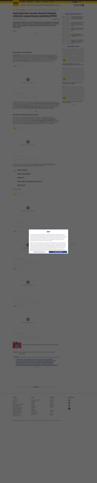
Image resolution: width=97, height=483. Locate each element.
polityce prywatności (51, 245)
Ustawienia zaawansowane (39, 251)
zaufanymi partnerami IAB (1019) (39, 234)
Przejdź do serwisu (58, 251)
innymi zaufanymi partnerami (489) (51, 234)
